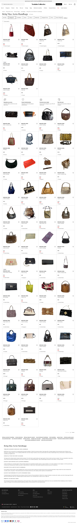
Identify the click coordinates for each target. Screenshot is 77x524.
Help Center (50, 492)
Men (17, 8)
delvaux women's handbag (8, 437)
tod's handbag (52, 437)
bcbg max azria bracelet (46, 440)
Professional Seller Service (38, 497)
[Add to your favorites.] (19, 39)
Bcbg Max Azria (9, 11)
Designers (8, 8)
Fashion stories (65, 498)
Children (45, 8)
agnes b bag (60, 437)
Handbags (23, 11)
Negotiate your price (8, 102)
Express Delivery (52, 8)
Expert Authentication (26, 102)
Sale (58, 8)
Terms (19, 506)
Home (3, 11)
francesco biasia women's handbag (66, 438)
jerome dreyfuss (19, 437)
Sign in (65, 4)
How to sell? (35, 492)
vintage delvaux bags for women (49, 438)
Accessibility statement (6, 506)
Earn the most (61, 102)
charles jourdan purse (69, 437)
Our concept (4, 492)
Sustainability (64, 493)
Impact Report (65, 495)
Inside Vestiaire (64, 8)
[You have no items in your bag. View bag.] (74, 4)
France (2, 522)
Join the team (64, 497)
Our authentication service (23, 493)
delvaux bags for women (29, 437)
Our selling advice (36, 493)
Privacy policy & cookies (25, 506)
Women (12, 8)
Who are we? (64, 492)
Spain (18, 522)
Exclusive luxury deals (44, 102)
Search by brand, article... (8, 4)
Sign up (70, 4)
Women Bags (17, 11)
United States (11, 522)
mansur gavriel (26, 438)
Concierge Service (5, 493)
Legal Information (14, 506)
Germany (15, 522)
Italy (20, 522)
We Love (21, 8)
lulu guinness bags (6, 438)
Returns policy (20, 495)
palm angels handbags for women (32, 440)
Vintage (26, 8)
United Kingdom (6, 522)
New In (2, 8)
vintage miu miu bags (36, 438)
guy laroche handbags (17, 438)
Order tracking (21, 492)
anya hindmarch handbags (42, 437)
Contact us (50, 493)
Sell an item (59, 4)
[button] (74, 4)
